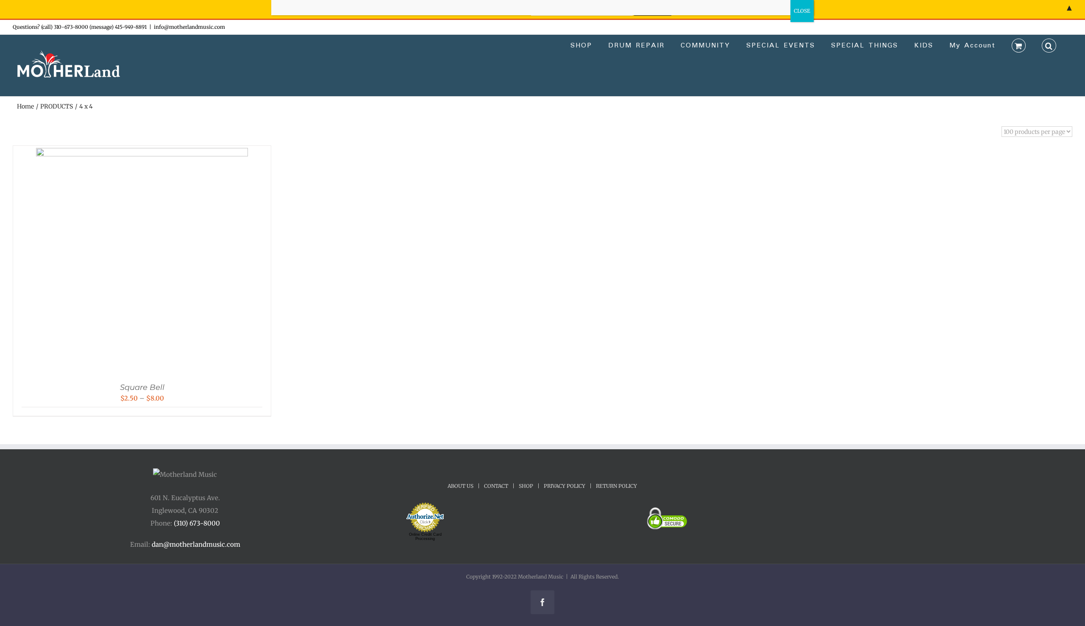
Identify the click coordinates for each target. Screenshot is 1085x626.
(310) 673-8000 (197, 523)
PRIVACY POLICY (564, 486)
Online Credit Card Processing (425, 536)
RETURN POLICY (616, 486)
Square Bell (142, 387)
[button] (1049, 45)
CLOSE (802, 11)
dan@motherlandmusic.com (196, 544)
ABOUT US (460, 486)
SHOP (526, 486)
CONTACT (496, 486)
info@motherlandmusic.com (189, 27)
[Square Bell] (142, 154)
